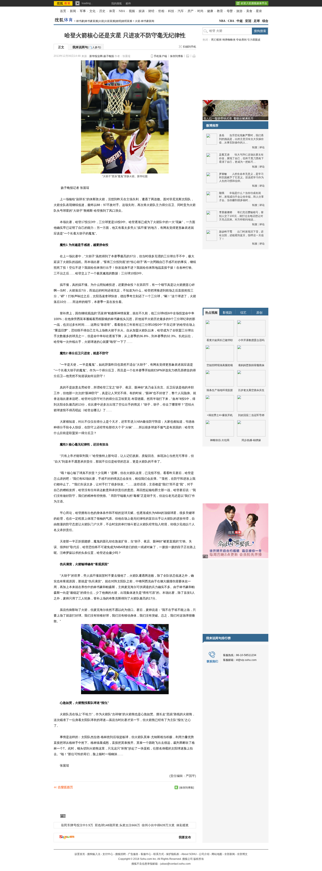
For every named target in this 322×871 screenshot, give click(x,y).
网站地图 (217, 854)
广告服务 (133, 854)
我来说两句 (87, 47)
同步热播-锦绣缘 (251, 440)
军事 (83, 11)
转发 (254, 147)
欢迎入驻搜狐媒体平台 (254, 3)
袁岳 (221, 135)
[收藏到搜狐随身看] (176, 787)
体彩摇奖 (182, 825)
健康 (210, 11)
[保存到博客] (186, 787)
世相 (161, 11)
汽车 (181, 11)
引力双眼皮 (253, 39)
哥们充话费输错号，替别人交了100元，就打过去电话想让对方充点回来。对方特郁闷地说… (241, 216)
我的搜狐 (116, 3)
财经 (151, 11)
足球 (257, 21)
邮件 (128, 3)
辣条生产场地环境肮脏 (220, 390)
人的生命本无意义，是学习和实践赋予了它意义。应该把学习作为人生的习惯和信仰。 (241, 177)
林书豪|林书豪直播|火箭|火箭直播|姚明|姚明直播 (104, 21)
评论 (262, 147)
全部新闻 (229, 854)
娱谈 (142, 11)
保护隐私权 (172, 854)
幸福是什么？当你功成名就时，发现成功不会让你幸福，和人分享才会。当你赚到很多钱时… (241, 196)
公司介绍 (204, 854)
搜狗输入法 (93, 854)
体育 (112, 11)
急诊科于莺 (225, 231)
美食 (249, 11)
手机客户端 (160, 56)
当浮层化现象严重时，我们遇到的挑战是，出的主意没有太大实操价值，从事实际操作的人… (241, 139)
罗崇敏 (223, 173)
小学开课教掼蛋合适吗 (251, 340)
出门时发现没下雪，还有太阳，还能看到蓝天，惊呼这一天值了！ (241, 235)
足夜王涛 (224, 154)
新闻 (73, 11)
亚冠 (248, 21)
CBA (231, 21)
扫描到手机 (189, 46)
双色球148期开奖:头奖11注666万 (117, 825)
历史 (102, 11)
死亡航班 (216, 39)
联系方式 (158, 854)
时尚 (200, 11)
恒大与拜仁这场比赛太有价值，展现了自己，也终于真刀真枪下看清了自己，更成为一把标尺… (241, 158)
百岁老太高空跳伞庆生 (251, 390)
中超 (240, 21)
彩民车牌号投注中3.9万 (77, 825)
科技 (171, 11)
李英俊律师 (225, 212)
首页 (63, 11)
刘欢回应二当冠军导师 (251, 415)
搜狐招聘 (120, 854)
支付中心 (108, 854)
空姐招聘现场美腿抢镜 (220, 365)
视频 (132, 11)
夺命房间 (241, 39)
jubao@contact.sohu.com (175, 863)
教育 (220, 11)
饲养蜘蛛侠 (228, 39)
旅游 (239, 11)
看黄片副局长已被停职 (220, 340)
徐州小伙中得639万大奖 (158, 825)
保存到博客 (176, 56)
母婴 (230, 11)
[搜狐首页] (63, 3)
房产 (191, 11)
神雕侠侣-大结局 (219, 440)
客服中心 (146, 854)
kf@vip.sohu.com (246, 660)
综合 (265, 21)
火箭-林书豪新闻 (144, 21)
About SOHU (189, 854)
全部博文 (242, 854)
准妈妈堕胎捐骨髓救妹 (251, 365)
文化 (92, 11)
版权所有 (198, 858)
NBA (122, 11)
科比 (81, 421)
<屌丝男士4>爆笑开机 (220, 415)
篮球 (124, 513)
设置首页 (79, 854)
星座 (259, 11)
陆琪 (221, 193)
